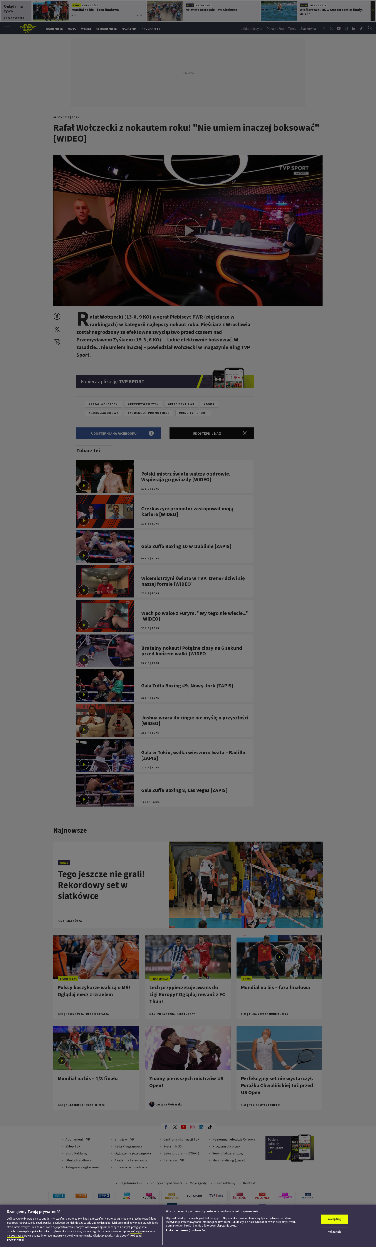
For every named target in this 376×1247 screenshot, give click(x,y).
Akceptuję (334, 1219)
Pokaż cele (334, 1232)
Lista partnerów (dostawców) (186, 1230)
